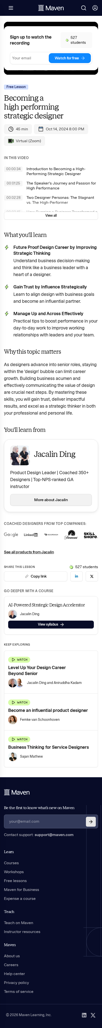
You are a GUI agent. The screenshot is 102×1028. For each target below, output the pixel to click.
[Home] (17, 792)
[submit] (91, 822)
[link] (76, 576)
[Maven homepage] (51, 8)
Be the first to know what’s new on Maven (39, 807)
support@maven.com (54, 834)
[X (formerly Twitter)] (93, 1015)
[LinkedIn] (84, 1015)
